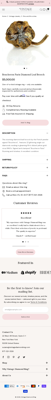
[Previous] (1, 3)
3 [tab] (28, 241)
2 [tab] (26, 68)
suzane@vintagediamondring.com (16, 347)
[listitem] (25, 3)
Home (4, 16)
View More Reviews (25, 252)
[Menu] (3, 9)
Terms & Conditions (38, 302)
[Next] (49, 3)
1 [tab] (24, 68)
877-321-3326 (8, 351)
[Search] (41, 9)
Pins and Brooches (30, 16)
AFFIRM (31, 4)
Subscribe (25, 317)
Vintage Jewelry (14, 16)
